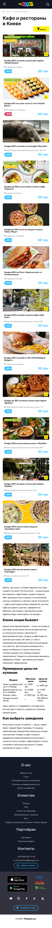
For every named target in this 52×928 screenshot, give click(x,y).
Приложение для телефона (26, 815)
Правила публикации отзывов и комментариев (26, 822)
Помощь (26, 803)
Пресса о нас (26, 773)
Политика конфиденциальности (26, 784)
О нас (26, 777)
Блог (26, 818)
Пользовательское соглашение (26, 780)
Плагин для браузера (26, 811)
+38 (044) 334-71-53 (26, 856)
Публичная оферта (26, 841)
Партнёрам (26, 837)
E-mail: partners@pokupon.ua (26, 860)
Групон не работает (26, 788)
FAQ (26, 807)
